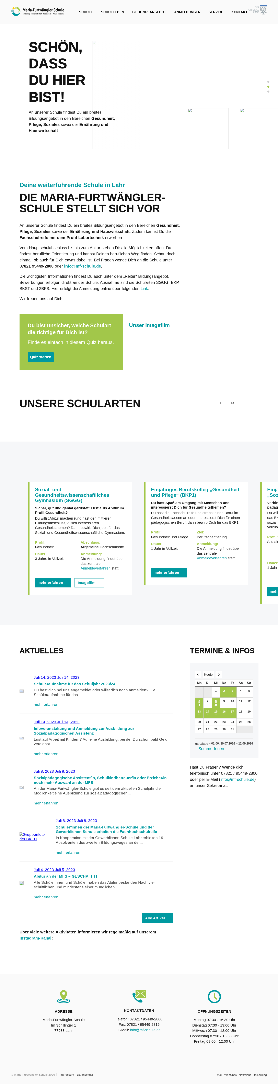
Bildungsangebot (149, 12)
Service (216, 12)
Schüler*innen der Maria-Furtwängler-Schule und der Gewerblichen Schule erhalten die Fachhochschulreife (106, 829)
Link (144, 288)
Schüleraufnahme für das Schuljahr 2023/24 (74, 684)
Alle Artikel (155, 918)
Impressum (67, 1074)
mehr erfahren (50, 583)
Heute (208, 674)
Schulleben (112, 12)
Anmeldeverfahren (96, 568)
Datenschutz (85, 1074)
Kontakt (239, 12)
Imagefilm (87, 583)
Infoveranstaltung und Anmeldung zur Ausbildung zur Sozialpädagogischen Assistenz (84, 730)
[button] (244, 403)
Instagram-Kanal (35, 938)
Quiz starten (40, 357)
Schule (86, 12)
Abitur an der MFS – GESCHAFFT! (65, 876)
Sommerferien (211, 748)
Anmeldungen (187, 12)
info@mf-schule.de (237, 779)
